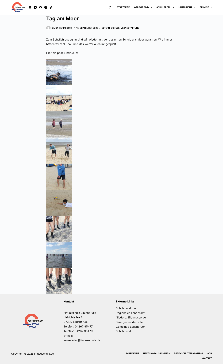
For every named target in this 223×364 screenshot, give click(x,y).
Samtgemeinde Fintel (130, 322)
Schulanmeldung (126, 308)
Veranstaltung (130, 28)
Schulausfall (124, 331)
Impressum (132, 353)
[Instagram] (45, 7)
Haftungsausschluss (156, 353)
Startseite (123, 7)
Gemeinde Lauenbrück (130, 326)
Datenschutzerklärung (188, 353)
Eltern (106, 28)
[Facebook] (40, 7)
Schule (115, 28)
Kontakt (207, 358)
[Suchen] (110, 7)
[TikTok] (51, 7)
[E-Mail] (30, 7)
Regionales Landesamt (130, 313)
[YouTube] (35, 7)
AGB (209, 353)
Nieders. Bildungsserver (131, 317)
